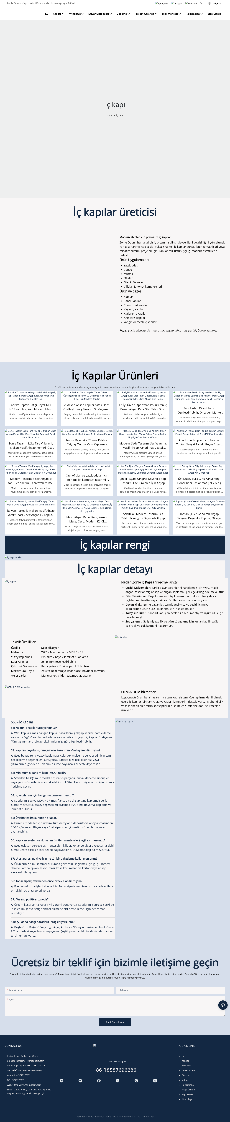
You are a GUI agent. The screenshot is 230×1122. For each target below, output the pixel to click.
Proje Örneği (188, 1089)
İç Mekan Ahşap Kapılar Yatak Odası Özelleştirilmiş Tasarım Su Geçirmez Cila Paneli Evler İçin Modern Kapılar (87, 407)
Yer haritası (147, 1116)
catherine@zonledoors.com (29, 1060)
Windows (186, 1065)
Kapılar (185, 1060)
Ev (183, 1055)
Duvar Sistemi (189, 1070)
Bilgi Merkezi (188, 1094)
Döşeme (186, 1075)
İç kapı (119, 115)
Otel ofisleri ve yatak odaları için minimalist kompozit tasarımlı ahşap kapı (87, 478)
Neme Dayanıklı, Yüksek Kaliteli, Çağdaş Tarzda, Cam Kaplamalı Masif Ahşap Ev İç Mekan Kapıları (87, 442)
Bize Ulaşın (187, 1099)
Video (184, 1080)
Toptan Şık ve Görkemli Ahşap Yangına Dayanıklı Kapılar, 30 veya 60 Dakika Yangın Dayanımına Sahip (199, 516)
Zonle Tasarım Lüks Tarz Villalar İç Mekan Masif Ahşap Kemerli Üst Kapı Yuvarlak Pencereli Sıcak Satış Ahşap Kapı (30, 446)
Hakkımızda (188, 1084)
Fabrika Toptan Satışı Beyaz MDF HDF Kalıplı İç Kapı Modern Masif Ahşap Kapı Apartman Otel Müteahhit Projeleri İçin (30, 407)
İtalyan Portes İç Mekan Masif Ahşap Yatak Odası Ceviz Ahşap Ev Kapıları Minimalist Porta (31, 513)
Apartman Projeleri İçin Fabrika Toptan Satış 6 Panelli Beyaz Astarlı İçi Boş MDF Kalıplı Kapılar (199, 442)
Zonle (109, 115)
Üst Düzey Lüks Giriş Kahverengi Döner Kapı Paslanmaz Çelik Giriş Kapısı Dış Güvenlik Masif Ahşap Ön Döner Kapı (199, 481)
